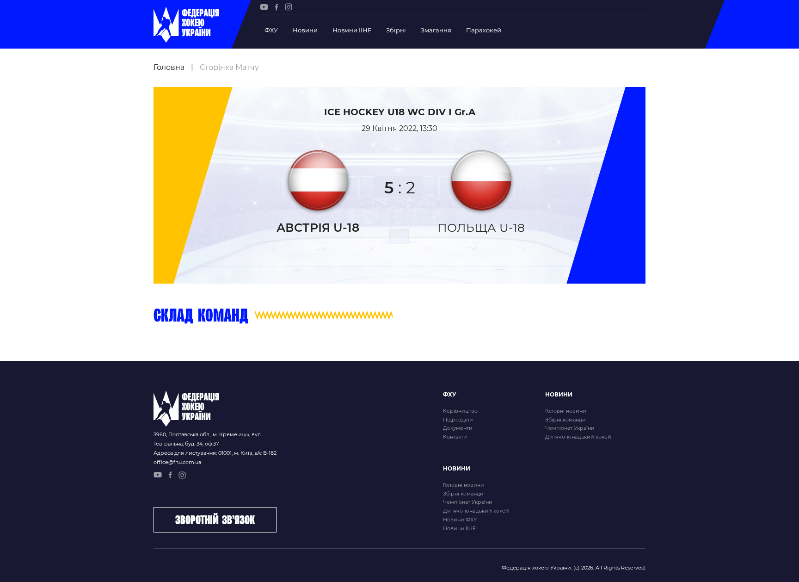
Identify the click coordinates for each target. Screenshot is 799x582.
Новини (305, 30)
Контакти (455, 436)
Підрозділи (458, 419)
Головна (169, 67)
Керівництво (460, 411)
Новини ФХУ (460, 519)
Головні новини (565, 411)
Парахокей (483, 30)
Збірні (396, 30)
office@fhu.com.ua (177, 462)
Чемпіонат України (570, 428)
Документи (458, 428)
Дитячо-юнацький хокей (578, 436)
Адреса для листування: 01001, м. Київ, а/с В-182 (215, 453)
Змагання (436, 30)
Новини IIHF (351, 30)
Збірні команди (565, 419)
